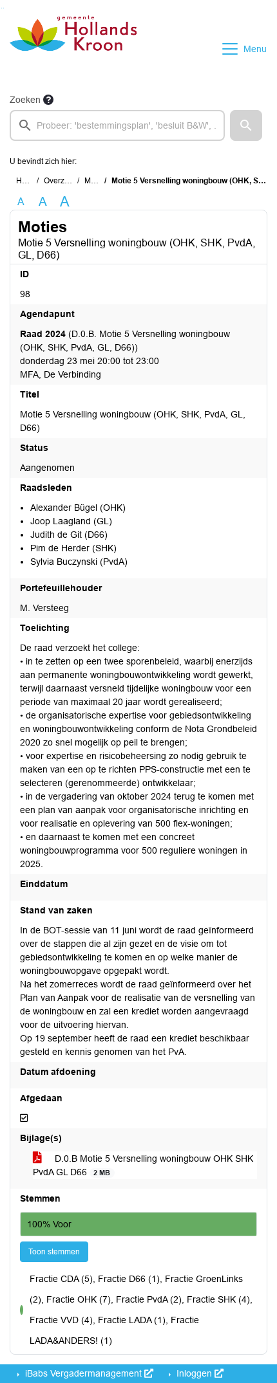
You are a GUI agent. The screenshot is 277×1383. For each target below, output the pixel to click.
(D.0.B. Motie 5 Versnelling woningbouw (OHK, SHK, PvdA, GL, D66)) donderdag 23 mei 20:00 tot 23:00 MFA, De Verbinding (125, 354)
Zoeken (25, 100)
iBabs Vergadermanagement (83, 1373)
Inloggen (194, 1373)
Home (26, 180)
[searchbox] (117, 125)
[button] (246, 125)
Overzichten (65, 180)
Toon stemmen (54, 1251)
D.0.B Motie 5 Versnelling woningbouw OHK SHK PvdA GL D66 (143, 1165)
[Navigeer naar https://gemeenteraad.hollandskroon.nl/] (73, 48)
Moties (96, 180)
